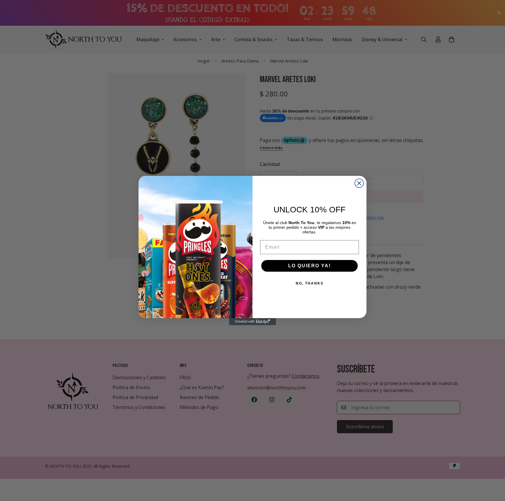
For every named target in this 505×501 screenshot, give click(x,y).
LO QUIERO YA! (309, 265)
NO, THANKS (310, 283)
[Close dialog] (359, 183)
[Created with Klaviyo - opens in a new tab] (252, 321)
